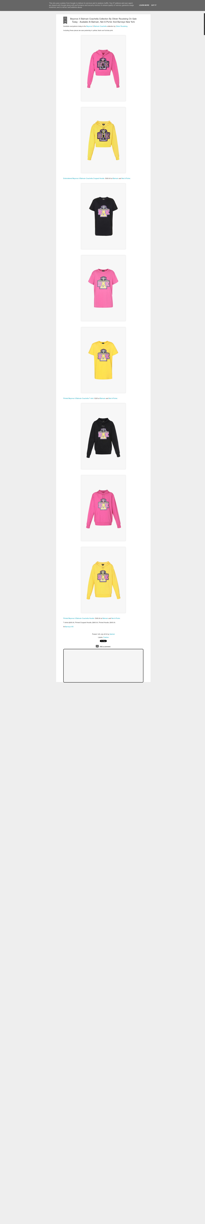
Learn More (144, 5)
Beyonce (89, 26)
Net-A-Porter (126, 178)
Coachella (103, 26)
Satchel (112, 634)
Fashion (106, 637)
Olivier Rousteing (121, 26)
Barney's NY (69, 627)
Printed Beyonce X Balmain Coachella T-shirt (78, 398)
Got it (153, 5)
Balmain (97, 26)
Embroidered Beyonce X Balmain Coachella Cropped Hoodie (83, 178)
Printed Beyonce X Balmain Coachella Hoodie (78, 618)
